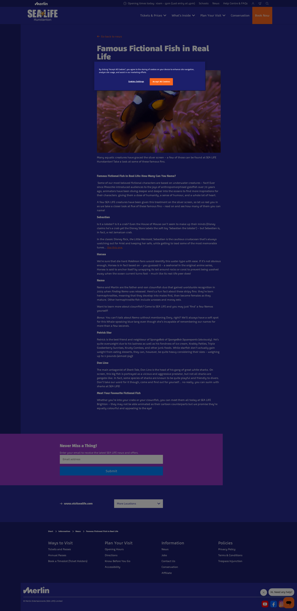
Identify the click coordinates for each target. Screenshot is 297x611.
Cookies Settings (136, 81)
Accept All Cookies (161, 81)
